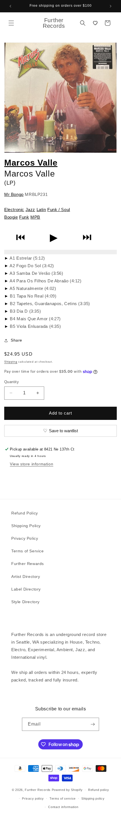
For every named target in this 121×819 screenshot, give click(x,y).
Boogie (11, 217)
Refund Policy (24, 513)
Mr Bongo (14, 194)
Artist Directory (25, 576)
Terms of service (63, 798)
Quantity (11, 382)
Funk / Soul (58, 209)
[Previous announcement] (10, 6)
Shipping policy (93, 798)
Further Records (38, 789)
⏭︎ (87, 237)
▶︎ (54, 237)
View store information (31, 464)
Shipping (10, 361)
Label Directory (26, 589)
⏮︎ (20, 237)
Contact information (63, 807)
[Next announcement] (110, 6)
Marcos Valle (30, 162)
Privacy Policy (24, 538)
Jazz (30, 209)
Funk (24, 217)
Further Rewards (27, 563)
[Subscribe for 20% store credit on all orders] (92, 724)
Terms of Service (27, 551)
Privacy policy (33, 798)
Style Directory (25, 602)
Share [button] (16, 340)
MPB (35, 217)
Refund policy (98, 789)
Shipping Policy (26, 525)
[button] (11, 23)
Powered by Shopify (67, 789)
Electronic (14, 209)
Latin (41, 209)
